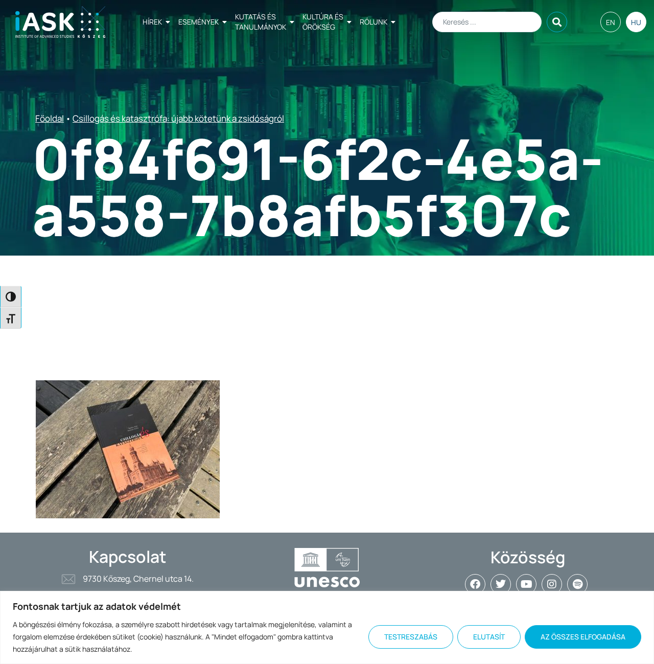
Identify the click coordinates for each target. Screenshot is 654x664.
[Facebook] (475, 584)
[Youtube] (526, 584)
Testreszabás (410, 637)
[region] (327, 627)
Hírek (152, 22)
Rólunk (373, 22)
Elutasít (489, 637)
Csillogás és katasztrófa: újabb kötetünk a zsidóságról (178, 118)
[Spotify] (577, 584)
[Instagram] (552, 584)
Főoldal (49, 118)
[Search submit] (557, 22)
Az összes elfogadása (583, 637)
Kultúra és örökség (322, 22)
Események (198, 22)
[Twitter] (501, 584)
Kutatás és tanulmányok (260, 22)
